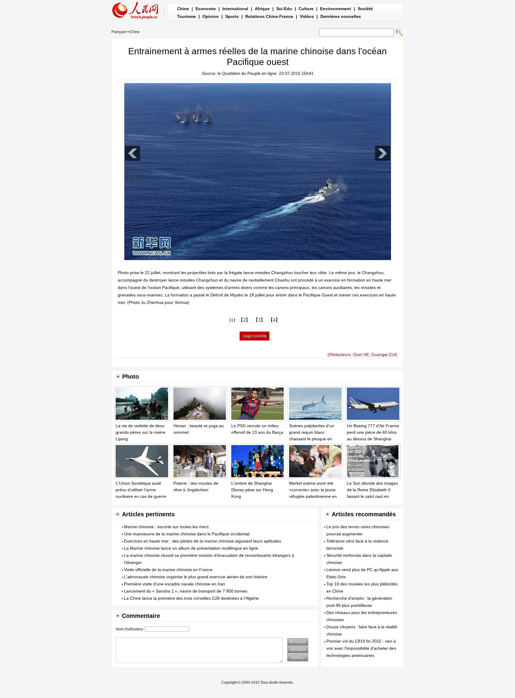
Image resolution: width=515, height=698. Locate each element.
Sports (232, 16)
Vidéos (307, 16)
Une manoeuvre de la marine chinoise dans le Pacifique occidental (186, 533)
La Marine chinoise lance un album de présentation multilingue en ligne (191, 548)
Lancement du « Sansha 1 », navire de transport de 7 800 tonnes (185, 591)
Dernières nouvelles (340, 16)
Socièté (365, 8)
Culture (306, 8)
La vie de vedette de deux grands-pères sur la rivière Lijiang (140, 432)
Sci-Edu (284, 8)
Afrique (262, 8)
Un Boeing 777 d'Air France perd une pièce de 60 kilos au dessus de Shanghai (373, 432)
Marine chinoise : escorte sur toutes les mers (166, 526)
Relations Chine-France (269, 16)
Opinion (210, 16)
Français (118, 32)
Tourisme (186, 16)
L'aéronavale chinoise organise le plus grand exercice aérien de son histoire (195, 576)
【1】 (232, 320)
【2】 (244, 319)
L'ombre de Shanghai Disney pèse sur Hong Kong (252, 489)
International (235, 8)
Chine (183, 8)
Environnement (335, 8)
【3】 (259, 319)
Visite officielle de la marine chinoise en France (168, 569)
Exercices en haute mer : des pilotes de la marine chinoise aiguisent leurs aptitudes (202, 541)
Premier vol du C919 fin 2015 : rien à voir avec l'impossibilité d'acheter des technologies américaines (361, 648)
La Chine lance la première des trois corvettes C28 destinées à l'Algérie (191, 598)
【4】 (274, 319)
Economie (206, 8)
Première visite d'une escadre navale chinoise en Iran (174, 584)
